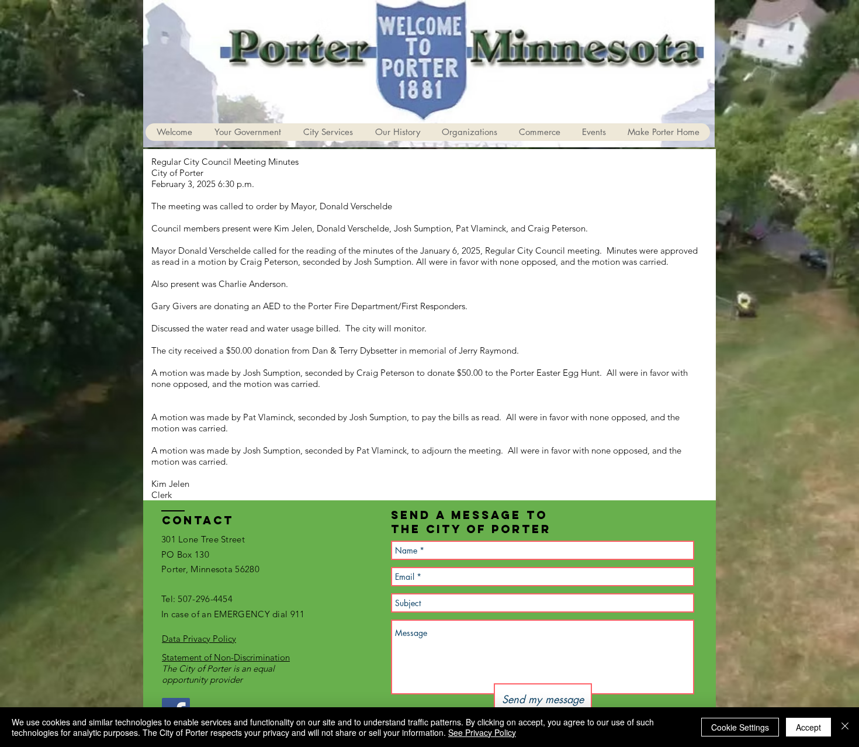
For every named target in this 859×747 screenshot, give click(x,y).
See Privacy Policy (482, 732)
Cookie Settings (740, 727)
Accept (808, 727)
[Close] (845, 727)
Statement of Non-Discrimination (226, 657)
